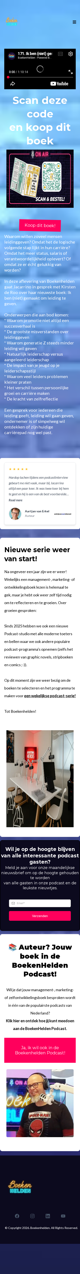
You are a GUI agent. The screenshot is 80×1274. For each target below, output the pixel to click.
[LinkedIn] (47, 1216)
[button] (73, 22)
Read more (15, 500)
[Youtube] (63, 1216)
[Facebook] (17, 1216)
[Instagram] (32, 1216)
